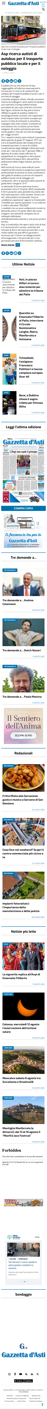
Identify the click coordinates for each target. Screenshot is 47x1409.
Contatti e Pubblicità (22, 1396)
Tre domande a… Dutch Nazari (21, 650)
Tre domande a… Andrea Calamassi (17, 601)
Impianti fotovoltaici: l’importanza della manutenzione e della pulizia (20, 907)
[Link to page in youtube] (20, 1374)
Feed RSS (10, 1396)
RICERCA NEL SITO (43, 2)
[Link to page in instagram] (9, 1374)
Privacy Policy (9, 1401)
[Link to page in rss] (26, 1374)
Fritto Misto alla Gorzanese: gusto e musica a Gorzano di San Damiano (22, 799)
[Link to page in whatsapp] (15, 81)
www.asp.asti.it (33, 88)
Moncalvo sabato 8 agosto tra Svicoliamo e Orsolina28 (21, 1079)
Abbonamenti (36, 1396)
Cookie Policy (21, 1401)
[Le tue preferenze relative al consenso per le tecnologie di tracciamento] (42, 1404)
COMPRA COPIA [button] (23, 508)
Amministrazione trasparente (17, 1398)
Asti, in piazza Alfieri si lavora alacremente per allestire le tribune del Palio (31, 287)
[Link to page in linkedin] (11, 81)
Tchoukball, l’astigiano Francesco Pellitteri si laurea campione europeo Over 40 (31, 367)
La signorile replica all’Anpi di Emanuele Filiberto (21, 976)
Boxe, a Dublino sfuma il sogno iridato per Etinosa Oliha (31, 401)
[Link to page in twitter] (7, 81)
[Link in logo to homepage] (23, 1354)
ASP (17, 245)
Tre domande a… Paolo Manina (22, 696)
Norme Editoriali (34, 1398)
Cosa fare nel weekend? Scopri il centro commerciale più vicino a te (23, 853)
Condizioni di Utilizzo (35, 1401)
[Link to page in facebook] (3, 81)
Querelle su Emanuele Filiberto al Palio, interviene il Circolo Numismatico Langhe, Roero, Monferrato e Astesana (31, 326)
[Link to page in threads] (19, 81)
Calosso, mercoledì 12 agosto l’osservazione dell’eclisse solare (20, 1028)
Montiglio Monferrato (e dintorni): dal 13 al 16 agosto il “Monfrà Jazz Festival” (21, 1131)
